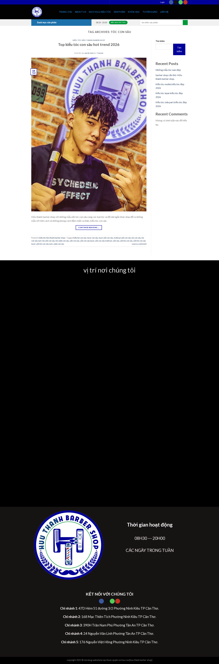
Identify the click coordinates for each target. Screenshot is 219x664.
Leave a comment (139, 244)
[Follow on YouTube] (185, 2)
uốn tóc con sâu (126, 241)
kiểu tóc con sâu (79, 238)
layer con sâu (92, 238)
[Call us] (180, 2)
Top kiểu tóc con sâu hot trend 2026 (88, 44)
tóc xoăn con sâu (62, 241)
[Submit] (185, 22)
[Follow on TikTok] (176, 2)
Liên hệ (164, 12)
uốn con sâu (74, 241)
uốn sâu (116, 241)
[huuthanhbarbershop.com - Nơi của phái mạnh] (43, 11)
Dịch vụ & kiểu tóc (100, 12)
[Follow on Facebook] (171, 2)
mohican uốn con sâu (122, 238)
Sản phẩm (119, 12)
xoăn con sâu (58, 244)
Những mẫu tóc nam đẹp (168, 69)
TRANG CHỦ (65, 12)
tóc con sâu (136, 238)
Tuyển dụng (150, 12)
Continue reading (89, 227)
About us (80, 12)
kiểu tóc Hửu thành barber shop (89, 40)
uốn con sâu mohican (103, 241)
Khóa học (134, 12)
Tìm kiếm (160, 41)
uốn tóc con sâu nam (44, 244)
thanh (100, 53)
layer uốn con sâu (106, 238)
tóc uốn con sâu (48, 241)
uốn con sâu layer (87, 241)
